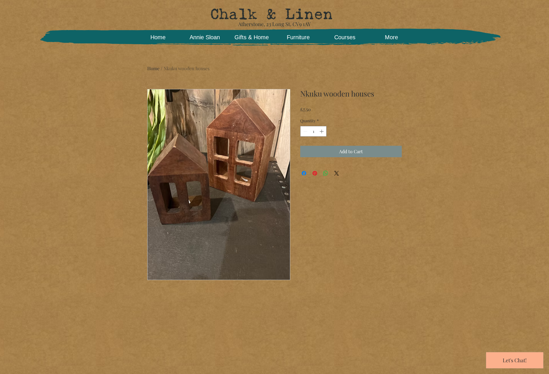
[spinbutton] (313, 131)
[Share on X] (336, 173)
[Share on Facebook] (304, 173)
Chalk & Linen (271, 14)
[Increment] (322, 131)
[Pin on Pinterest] (314, 173)
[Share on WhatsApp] (325, 173)
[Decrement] (304, 131)
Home (153, 68)
